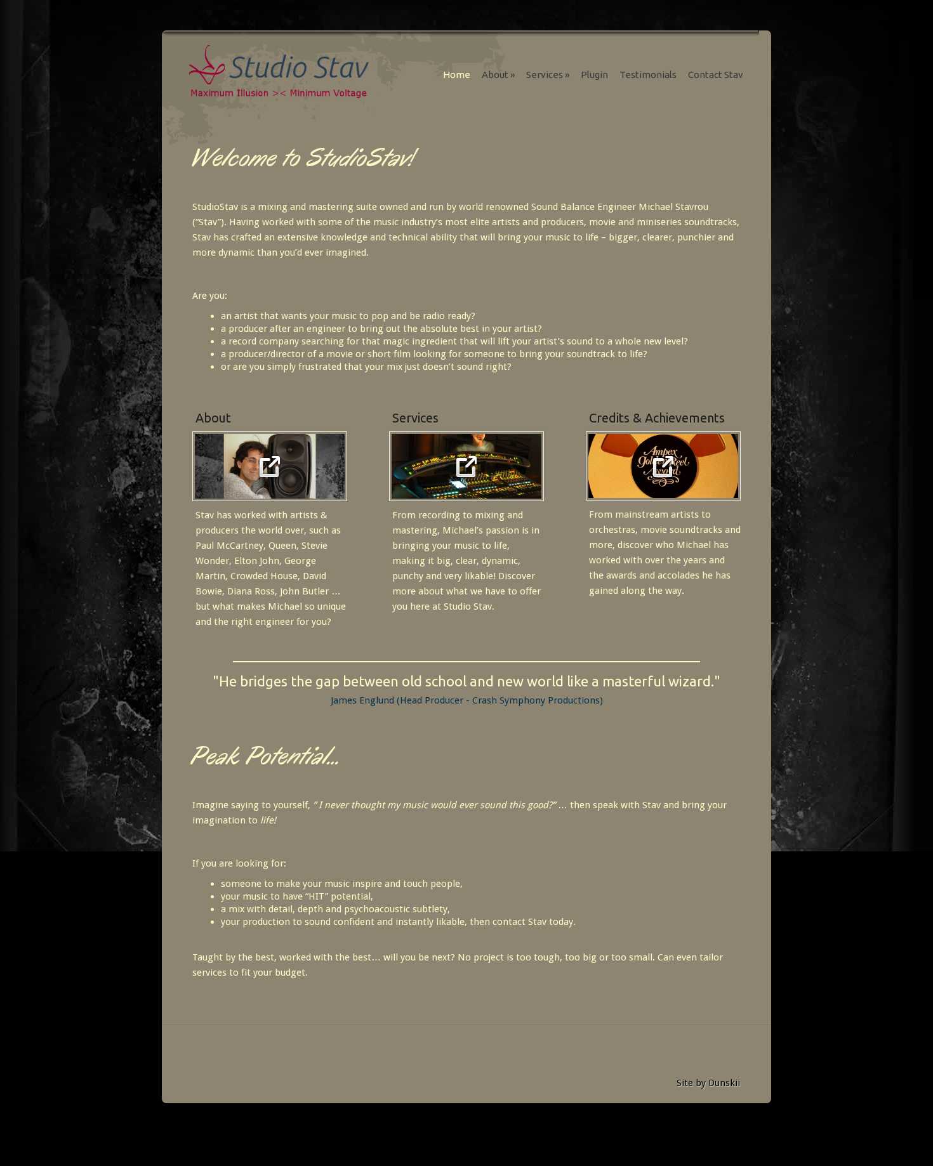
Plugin (594, 74)
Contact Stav (715, 74)
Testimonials (648, 74)
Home (456, 74)
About (498, 74)
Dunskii (724, 1083)
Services (547, 74)
